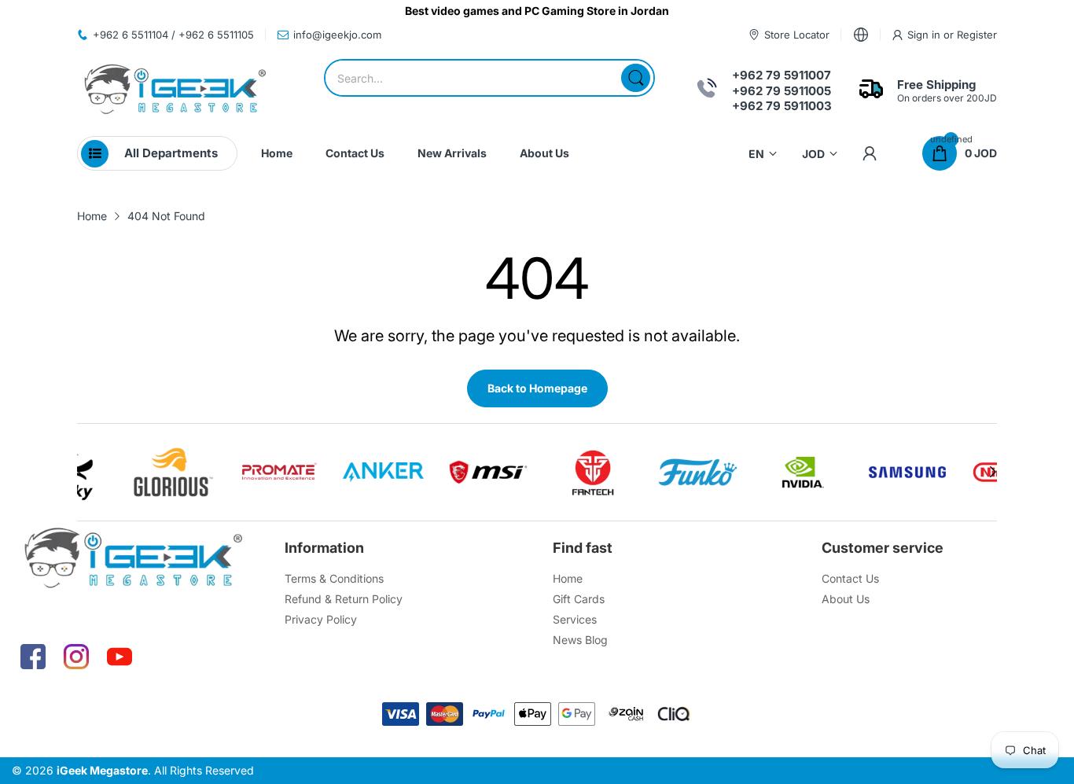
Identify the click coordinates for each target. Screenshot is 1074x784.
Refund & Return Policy (344, 598)
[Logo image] (117, 472)
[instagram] (76, 656)
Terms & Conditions (334, 578)
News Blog (580, 639)
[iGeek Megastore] (175, 91)
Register (977, 34)
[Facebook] (33, 656)
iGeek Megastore (102, 770)
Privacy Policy (321, 619)
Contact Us (850, 578)
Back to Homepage (537, 388)
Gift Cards (579, 598)
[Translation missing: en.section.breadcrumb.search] (635, 78)
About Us (846, 598)
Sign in (925, 34)
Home (568, 578)
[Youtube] (119, 656)
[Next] (81, 472)
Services (575, 619)
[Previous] (993, 472)
